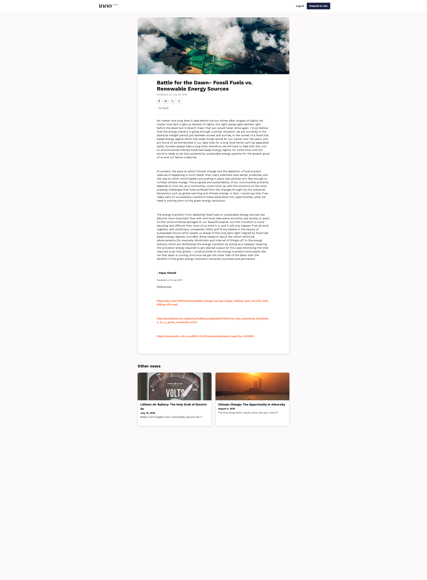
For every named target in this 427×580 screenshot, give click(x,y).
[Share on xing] (179, 101)
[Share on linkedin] (165, 101)
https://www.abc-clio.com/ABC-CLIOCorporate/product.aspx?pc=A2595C (205, 336)
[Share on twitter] (172, 101)
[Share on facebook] (159, 101)
